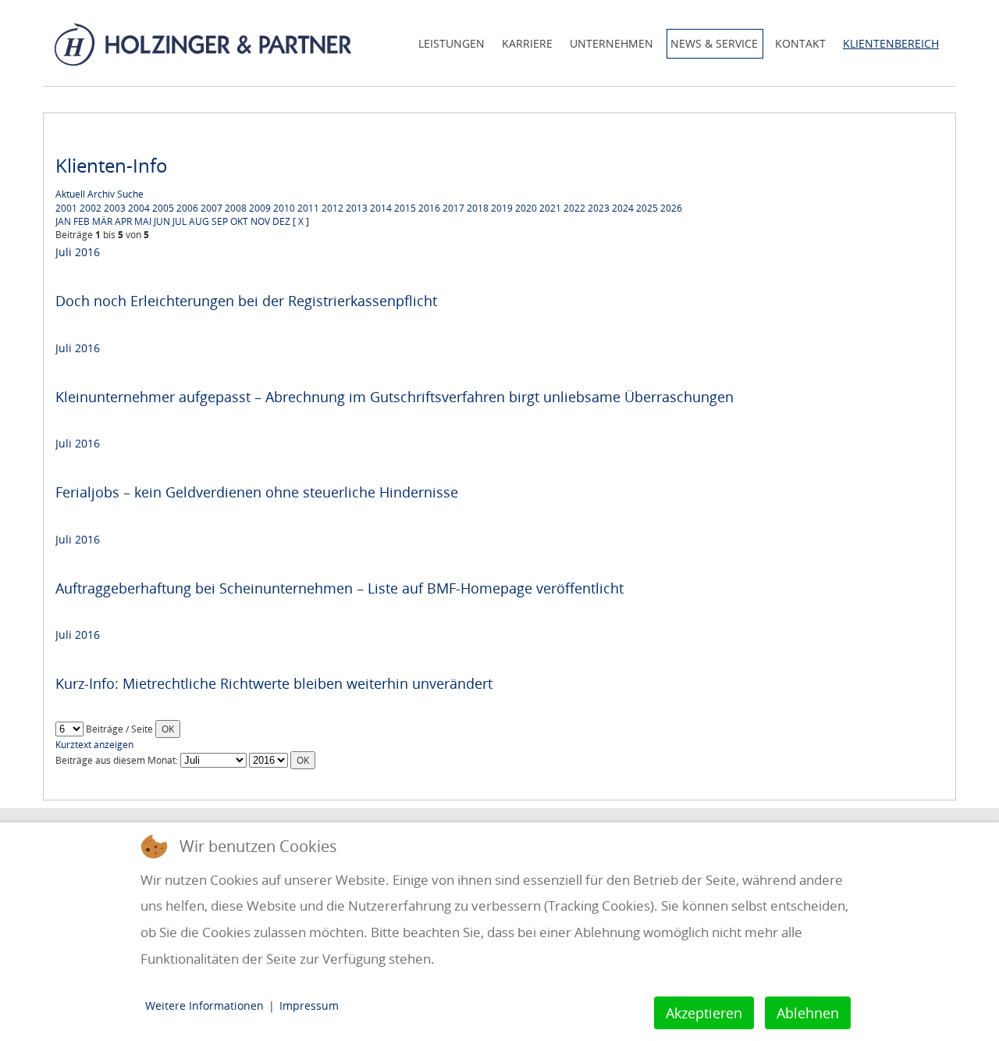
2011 (308, 208)
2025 (647, 208)
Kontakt (800, 43)
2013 (357, 208)
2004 (139, 208)
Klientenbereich (891, 43)
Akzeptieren (704, 1013)
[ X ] (301, 221)
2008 (236, 208)
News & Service (714, 43)
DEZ (281, 221)
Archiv (101, 194)
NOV (260, 221)
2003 (115, 208)
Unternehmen (611, 43)
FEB (81, 221)
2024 (623, 208)
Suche (130, 194)
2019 (502, 208)
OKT (239, 221)
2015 (405, 208)
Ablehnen (808, 1013)
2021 (550, 208)
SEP (220, 221)
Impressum (309, 1005)
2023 (599, 208)
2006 (187, 208)
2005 (163, 208)
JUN (162, 221)
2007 (211, 208)
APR (123, 221)
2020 (526, 208)
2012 (332, 208)
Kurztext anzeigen (94, 744)
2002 (90, 208)
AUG (199, 221)
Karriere (527, 43)
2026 (671, 208)
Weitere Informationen (204, 1005)
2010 (284, 208)
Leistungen (451, 43)
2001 (66, 208)
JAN (63, 221)
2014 (381, 208)
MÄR (102, 221)
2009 (260, 208)
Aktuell (70, 194)
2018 (478, 208)
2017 (453, 208)
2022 (574, 208)
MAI (142, 221)
